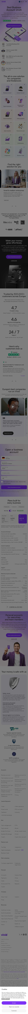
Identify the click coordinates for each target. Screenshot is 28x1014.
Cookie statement (6, 999)
